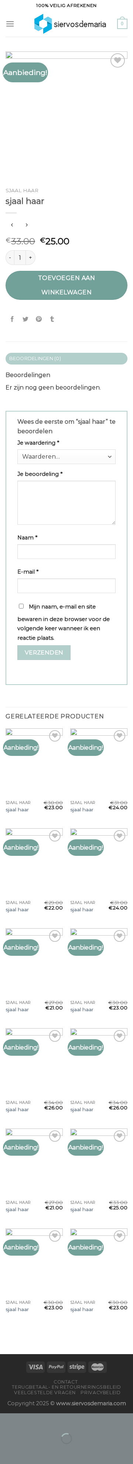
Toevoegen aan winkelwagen (66, 284)
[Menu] (10, 24)
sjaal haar (17, 809)
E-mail (27, 571)
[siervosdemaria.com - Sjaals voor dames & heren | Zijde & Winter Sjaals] (66, 24)
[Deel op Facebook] (12, 319)
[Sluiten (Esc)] (7, 1420)
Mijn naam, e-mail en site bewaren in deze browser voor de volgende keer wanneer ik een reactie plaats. (63, 622)
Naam (27, 537)
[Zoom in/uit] (29, 1420)
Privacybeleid (100, 1392)
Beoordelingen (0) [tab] (35, 358)
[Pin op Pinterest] (39, 319)
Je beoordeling (39, 474)
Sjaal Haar (22, 190)
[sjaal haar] (34, 762)
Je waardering (38, 442)
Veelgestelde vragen (45, 1392)
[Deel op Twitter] (26, 319)
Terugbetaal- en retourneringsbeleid (66, 1387)
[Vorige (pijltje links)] (7, 1451)
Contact (66, 1382)
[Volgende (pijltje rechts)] (29, 1451)
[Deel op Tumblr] (52, 319)
